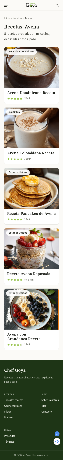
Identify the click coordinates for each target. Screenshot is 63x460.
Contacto (46, 412)
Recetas (17, 18)
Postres (8, 417)
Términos (9, 442)
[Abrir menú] (5, 5)
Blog (44, 406)
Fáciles (8, 412)
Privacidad (9, 436)
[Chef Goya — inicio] (31, 5)
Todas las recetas (13, 400)
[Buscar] (57, 5)
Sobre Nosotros (50, 400)
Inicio (7, 18)
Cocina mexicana (13, 406)
